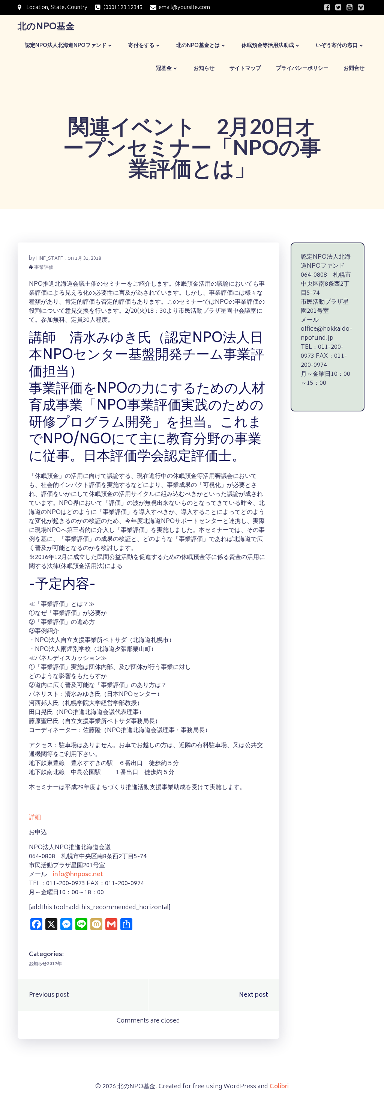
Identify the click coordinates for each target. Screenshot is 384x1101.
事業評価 (44, 268)
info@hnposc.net (78, 874)
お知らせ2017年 (45, 964)
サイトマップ (245, 68)
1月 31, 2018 (88, 259)
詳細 (35, 817)
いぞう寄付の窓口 (337, 46)
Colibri (279, 1086)
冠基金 (164, 68)
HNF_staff (49, 259)
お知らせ (204, 68)
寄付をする (141, 46)
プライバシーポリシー (302, 68)
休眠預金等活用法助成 (268, 46)
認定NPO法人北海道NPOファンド (65, 46)
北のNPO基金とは (198, 46)
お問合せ (354, 68)
